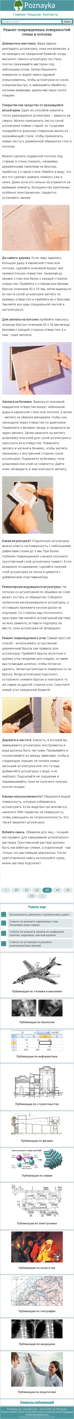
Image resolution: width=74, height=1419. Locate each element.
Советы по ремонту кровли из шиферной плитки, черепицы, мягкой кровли (37, 933)
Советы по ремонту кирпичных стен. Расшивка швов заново (34, 923)
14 (57, 890)
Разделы (34, 14)
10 (16, 890)
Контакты (50, 14)
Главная (19, 14)
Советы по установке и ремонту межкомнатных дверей (31, 943)
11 (26, 890)
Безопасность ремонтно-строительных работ (39, 914)
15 (67, 890)
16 (31, 896)
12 (36, 890)
